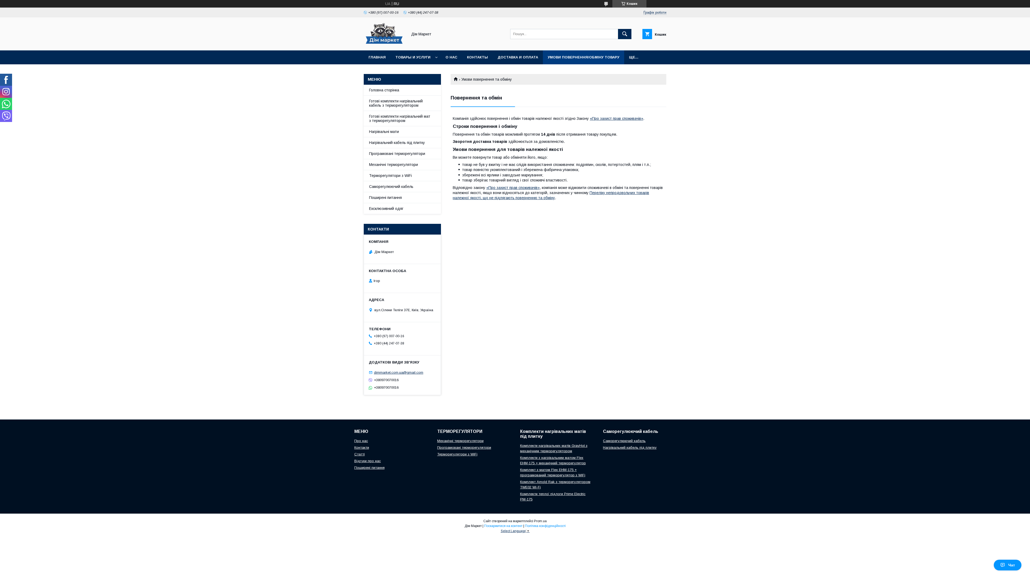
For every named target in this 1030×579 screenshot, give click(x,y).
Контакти (361, 448)
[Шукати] (624, 34)
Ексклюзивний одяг (386, 208)
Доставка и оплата (518, 57)
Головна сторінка (384, 90)
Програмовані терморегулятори (397, 153)
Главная (377, 57)
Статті (359, 454)
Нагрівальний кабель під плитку (397, 142)
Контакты (477, 57)
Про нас (361, 441)
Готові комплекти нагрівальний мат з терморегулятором (399, 118)
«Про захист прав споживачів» (616, 118)
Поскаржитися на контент (503, 526)
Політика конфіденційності (545, 526)
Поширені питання (385, 197)
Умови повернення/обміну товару (583, 57)
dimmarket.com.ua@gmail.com (398, 372)
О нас (451, 57)
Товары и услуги (413, 57)
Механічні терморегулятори (393, 164)
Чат (1011, 565)
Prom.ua (540, 521)
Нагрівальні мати (384, 131)
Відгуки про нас (367, 461)
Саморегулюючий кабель (391, 186)
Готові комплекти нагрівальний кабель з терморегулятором (396, 103)
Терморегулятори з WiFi (390, 175)
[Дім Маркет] (384, 43)
